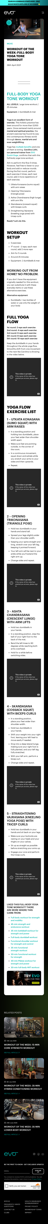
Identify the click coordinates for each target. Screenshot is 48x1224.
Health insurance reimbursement (33, 1202)
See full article (11, 1053)
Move (10, 43)
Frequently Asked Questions (12, 1205)
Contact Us (9, 1210)
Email (6, 1171)
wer (27, 963)
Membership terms (33, 1210)
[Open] (43, 13)
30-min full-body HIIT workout (25, 967)
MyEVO (7, 1201)
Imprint (28, 1213)
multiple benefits (24, 147)
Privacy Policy (31, 1206)
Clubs (6, 1213)
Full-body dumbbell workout (24, 937)
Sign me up (38, 1171)
